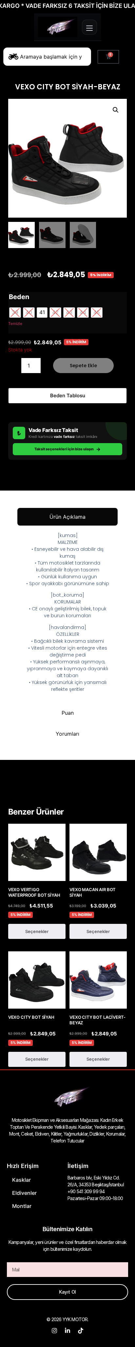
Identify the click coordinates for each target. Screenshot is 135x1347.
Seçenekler (36, 931)
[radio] (15, 312)
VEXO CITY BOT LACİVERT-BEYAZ (97, 1020)
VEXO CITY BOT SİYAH (31, 1017)
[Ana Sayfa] (57, 27)
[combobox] (47, 56)
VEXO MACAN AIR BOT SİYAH (92, 892)
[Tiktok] (81, 1331)
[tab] (67, 517)
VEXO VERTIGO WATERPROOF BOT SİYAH (34, 892)
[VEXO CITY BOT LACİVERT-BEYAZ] (98, 980)
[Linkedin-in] (67, 1331)
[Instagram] (54, 1331)
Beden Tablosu (67, 395)
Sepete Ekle (83, 365)
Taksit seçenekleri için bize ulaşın (67, 449)
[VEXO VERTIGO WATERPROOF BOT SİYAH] (37, 852)
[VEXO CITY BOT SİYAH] (37, 980)
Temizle (15, 323)
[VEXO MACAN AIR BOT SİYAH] (98, 852)
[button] (116, 110)
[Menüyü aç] (89, 27)
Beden (19, 297)
